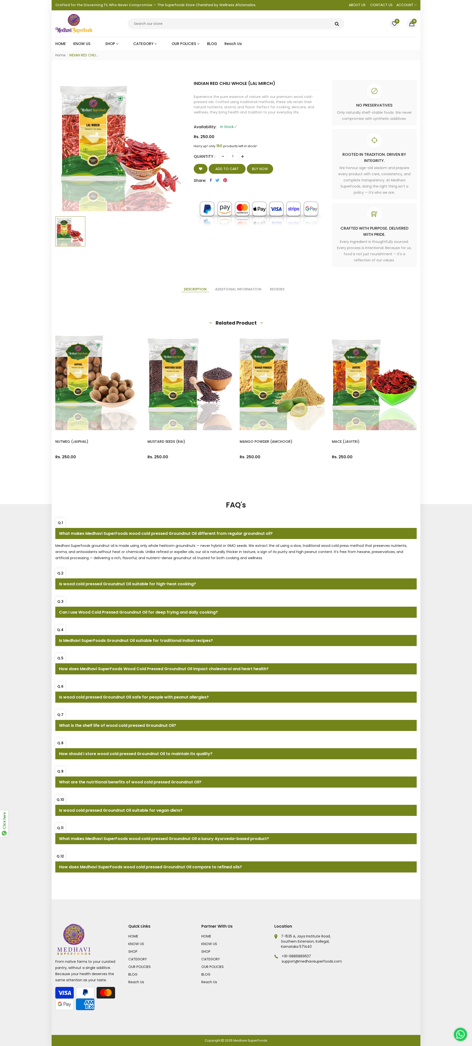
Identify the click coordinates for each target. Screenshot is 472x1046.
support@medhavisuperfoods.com (312, 961)
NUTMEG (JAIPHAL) (71, 441)
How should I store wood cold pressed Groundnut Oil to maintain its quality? (135, 754)
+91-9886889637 (296, 956)
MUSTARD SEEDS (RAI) (166, 441)
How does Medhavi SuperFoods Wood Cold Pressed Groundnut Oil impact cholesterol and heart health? (163, 669)
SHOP (132, 951)
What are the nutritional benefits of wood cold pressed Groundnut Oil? (130, 782)
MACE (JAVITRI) (345, 441)
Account (405, 4)
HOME (133, 936)
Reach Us (136, 982)
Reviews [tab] (277, 289)
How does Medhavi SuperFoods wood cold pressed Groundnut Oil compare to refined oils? (150, 867)
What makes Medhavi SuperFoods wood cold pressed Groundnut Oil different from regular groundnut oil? (166, 533)
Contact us (381, 4)
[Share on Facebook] (211, 180)
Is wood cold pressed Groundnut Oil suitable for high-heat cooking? (127, 584)
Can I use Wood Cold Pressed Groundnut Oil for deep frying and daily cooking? (138, 612)
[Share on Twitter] (217, 180)
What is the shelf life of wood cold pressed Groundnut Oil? (117, 725)
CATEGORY (137, 959)
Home (60, 55)
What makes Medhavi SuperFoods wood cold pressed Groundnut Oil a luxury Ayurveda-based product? (164, 838)
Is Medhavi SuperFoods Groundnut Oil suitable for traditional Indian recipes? (136, 640)
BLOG (132, 974)
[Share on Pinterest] (225, 180)
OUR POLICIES (139, 966)
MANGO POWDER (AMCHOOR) (266, 441)
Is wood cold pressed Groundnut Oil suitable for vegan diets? (120, 810)
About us (357, 4)
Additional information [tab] (238, 289)
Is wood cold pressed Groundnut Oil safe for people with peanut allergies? (134, 697)
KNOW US (136, 943)
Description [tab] (195, 289)
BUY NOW (260, 168)
